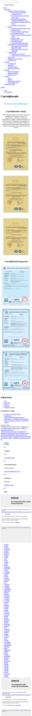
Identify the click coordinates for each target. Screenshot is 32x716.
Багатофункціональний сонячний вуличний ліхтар (19, 19)
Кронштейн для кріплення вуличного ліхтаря (13, 432)
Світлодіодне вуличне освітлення (18, 44)
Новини (6, 70)
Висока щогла (15, 38)
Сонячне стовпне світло (18, 25)
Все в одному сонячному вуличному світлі (18, 13)
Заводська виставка (14, 68)
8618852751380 (9, 485)
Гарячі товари (7, 428)
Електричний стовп (17, 39)
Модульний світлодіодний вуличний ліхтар (19, 46)
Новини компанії (13, 73)
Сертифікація (12, 63)
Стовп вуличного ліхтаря (8, 431)
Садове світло (12, 52)
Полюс (10, 27)
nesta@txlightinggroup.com (12, 471)
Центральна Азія (13, 83)
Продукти (7, 9)
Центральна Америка (14, 81)
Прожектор (11, 57)
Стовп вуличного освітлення (20, 31)
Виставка (11, 65)
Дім (5, 8)
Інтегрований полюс (17, 33)
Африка (10, 79)
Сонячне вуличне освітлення (16, 11)
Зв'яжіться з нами (9, 84)
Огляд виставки (12, 67)
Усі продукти (12, 60)
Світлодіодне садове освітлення (21, 55)
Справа (6, 76)
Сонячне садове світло (18, 54)
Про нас (6, 62)
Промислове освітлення (15, 59)
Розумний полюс (16, 41)
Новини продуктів (13, 71)
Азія (9, 78)
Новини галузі (12, 75)
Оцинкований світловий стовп (20, 28)
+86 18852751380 (9, 458)
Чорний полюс (15, 30)
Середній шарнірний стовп (19, 43)
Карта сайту (16, 428)
